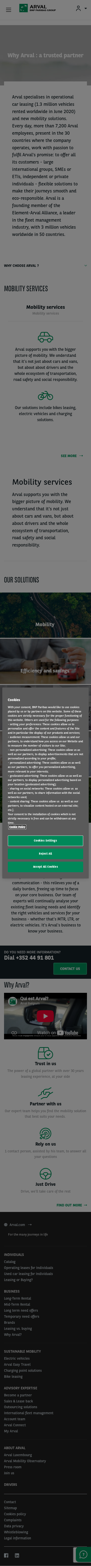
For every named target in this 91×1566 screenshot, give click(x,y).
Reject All (45, 853)
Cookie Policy (17, 827)
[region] (45, 783)
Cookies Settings (45, 840)
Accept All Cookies (45, 866)
